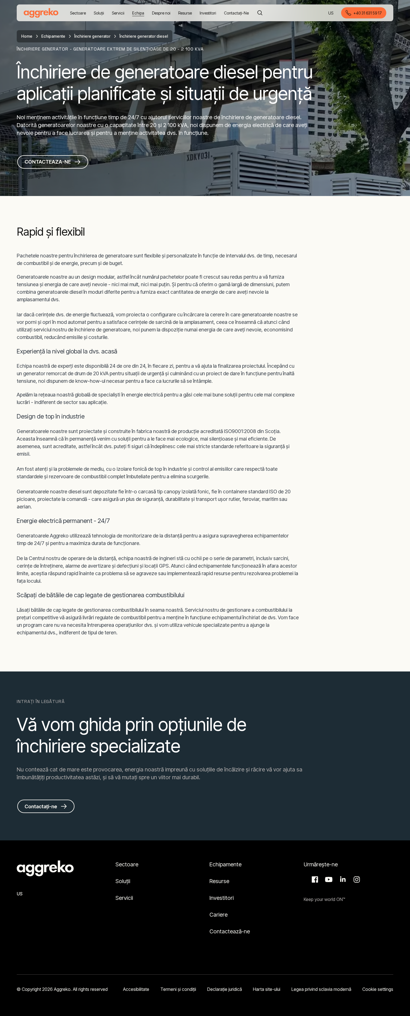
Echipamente (53, 36)
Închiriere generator (92, 36)
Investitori (221, 898)
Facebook (314, 879)
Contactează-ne (229, 931)
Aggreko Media (328, 879)
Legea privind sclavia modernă (321, 989)
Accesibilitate (136, 989)
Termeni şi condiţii (178, 989)
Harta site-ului (266, 989)
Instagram (356, 879)
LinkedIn (342, 879)
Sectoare (126, 864)
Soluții (122, 881)
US (331, 13)
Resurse (219, 881)
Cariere (218, 914)
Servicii (124, 898)
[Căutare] (260, 13)
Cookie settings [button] (377, 989)
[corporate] (41, 13)
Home (26, 36)
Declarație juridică (224, 989)
